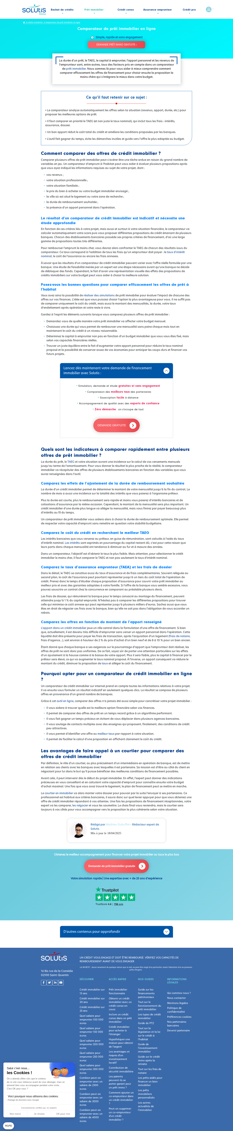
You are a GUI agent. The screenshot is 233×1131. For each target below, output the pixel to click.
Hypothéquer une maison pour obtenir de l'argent (121, 1043)
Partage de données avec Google (23, 1100)
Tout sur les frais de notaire (149, 1071)
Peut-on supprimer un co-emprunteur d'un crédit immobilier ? (120, 1114)
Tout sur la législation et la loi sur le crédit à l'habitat (149, 1034)
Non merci (15, 1113)
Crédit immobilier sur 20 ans (92, 1000)
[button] (8, 1125)
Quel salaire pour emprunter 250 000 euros (91, 1056)
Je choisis (39, 1113)
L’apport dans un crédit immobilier (63, 628)
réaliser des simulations (99, 295)
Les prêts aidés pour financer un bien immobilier (150, 1081)
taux (105, 663)
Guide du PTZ (146, 1023)
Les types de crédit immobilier (149, 1016)
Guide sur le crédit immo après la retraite (149, 1060)
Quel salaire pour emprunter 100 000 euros (91, 1019)
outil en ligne (65, 701)
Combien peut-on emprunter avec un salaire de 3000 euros (91, 1099)
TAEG (70, 462)
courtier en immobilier (59, 793)
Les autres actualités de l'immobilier (146, 1106)
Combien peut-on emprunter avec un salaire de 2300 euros (91, 1083)
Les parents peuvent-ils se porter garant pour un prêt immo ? (120, 1082)
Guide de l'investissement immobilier (147, 1048)
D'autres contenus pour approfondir (91, 931)
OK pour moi (63, 1113)
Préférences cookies (179, 1017)
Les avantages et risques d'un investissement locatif (119, 1057)
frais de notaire (179, 636)
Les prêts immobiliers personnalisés (146, 1094)
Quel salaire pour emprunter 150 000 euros (91, 1032)
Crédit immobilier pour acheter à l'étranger (119, 1030)
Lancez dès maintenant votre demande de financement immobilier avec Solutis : (107, 370)
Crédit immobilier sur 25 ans (92, 1009)
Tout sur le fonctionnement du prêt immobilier (149, 1005)
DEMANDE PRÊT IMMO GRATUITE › (116, 44)
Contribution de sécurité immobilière (121, 1069)
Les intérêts (72, 543)
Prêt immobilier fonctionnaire (118, 991)
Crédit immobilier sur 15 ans (92, 991)
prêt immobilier (76, 69)
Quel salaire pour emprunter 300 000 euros (92, 1069)
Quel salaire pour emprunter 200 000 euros (92, 1044)
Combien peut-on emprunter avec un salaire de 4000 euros (91, 1115)
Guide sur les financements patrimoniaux (146, 993)
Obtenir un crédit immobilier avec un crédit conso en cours (120, 1004)
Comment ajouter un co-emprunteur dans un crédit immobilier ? (121, 1098)
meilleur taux (106, 734)
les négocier (80, 805)
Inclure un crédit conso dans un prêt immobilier (120, 1018)
